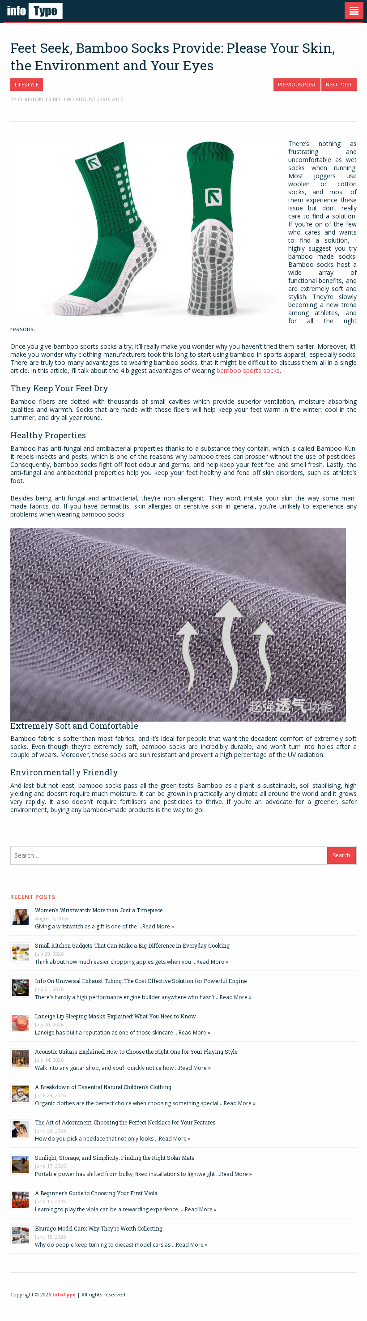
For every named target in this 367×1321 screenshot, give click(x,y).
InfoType (64, 1294)
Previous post (297, 84)
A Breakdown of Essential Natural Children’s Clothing (103, 1086)
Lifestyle (26, 84)
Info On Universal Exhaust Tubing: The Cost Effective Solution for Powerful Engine (141, 980)
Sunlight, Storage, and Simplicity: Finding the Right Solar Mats (115, 1157)
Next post (339, 84)
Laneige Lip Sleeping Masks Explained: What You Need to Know (115, 1016)
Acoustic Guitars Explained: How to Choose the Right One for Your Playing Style (136, 1051)
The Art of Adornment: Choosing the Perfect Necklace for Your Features (125, 1122)
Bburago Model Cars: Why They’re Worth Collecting (98, 1228)
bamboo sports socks (248, 370)
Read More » (158, 926)
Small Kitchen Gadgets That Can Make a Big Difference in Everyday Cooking (132, 945)
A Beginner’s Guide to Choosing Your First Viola (96, 1193)
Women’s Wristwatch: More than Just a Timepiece (98, 910)
